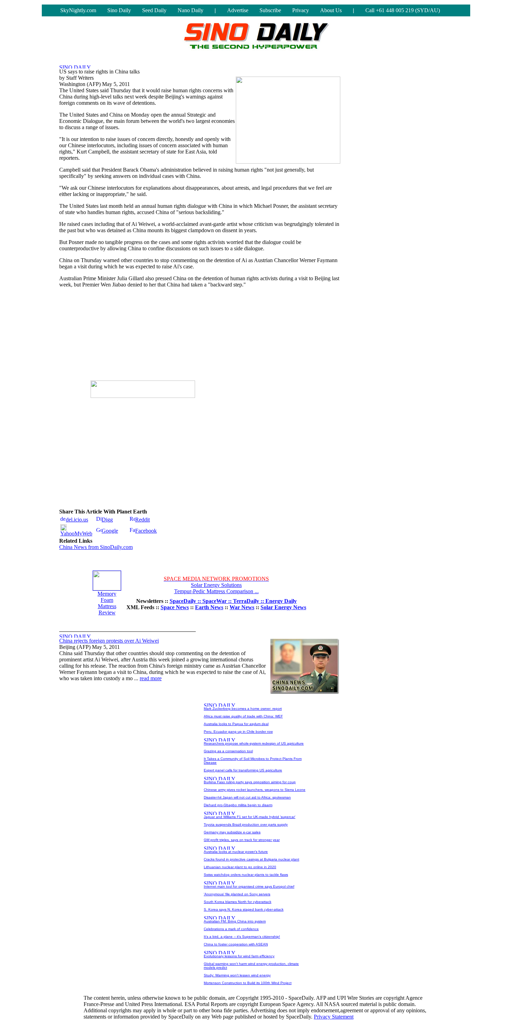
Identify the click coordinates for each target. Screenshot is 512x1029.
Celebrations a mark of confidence (231, 929)
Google (110, 531)
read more (151, 678)
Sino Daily (119, 10)
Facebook (146, 531)
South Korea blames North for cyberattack (237, 902)
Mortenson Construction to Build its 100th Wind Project (248, 983)
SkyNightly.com (78, 10)
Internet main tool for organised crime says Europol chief (249, 886)
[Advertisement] (143, 336)
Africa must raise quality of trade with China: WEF (243, 716)
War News (242, 607)
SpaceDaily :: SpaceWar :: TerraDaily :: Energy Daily (233, 601)
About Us (331, 10)
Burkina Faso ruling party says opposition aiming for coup (250, 782)
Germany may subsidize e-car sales (232, 832)
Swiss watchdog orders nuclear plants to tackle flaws (246, 875)
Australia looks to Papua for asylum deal (236, 724)
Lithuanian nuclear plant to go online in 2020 (240, 867)
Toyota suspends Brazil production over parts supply (246, 824)
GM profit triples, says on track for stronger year (242, 840)
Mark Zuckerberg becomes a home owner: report (243, 708)
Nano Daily (190, 10)
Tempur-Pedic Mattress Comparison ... (216, 591)
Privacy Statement (334, 1017)
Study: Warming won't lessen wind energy (237, 975)
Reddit (142, 520)
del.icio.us (77, 520)
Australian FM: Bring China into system (235, 921)
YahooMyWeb (76, 533)
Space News (175, 607)
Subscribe (270, 10)
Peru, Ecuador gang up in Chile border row (238, 731)
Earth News (209, 607)
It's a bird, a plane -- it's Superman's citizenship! (242, 936)
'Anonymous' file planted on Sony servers (237, 894)
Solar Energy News (283, 607)
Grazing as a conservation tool (228, 751)
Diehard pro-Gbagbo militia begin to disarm (238, 805)
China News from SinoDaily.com (96, 547)
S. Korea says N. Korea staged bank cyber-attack (244, 909)
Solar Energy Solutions (216, 585)
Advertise (237, 10)
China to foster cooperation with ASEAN (236, 944)
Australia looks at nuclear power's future (236, 852)
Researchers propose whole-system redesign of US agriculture (254, 743)
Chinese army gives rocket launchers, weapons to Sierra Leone (254, 790)
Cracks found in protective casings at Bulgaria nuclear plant (251, 859)
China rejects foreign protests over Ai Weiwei (109, 641)
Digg (107, 520)
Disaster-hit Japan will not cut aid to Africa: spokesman (247, 797)
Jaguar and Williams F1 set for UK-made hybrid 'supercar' (249, 817)
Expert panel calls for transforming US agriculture (243, 770)
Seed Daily (154, 10)
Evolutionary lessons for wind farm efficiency (239, 956)
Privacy (300, 10)
